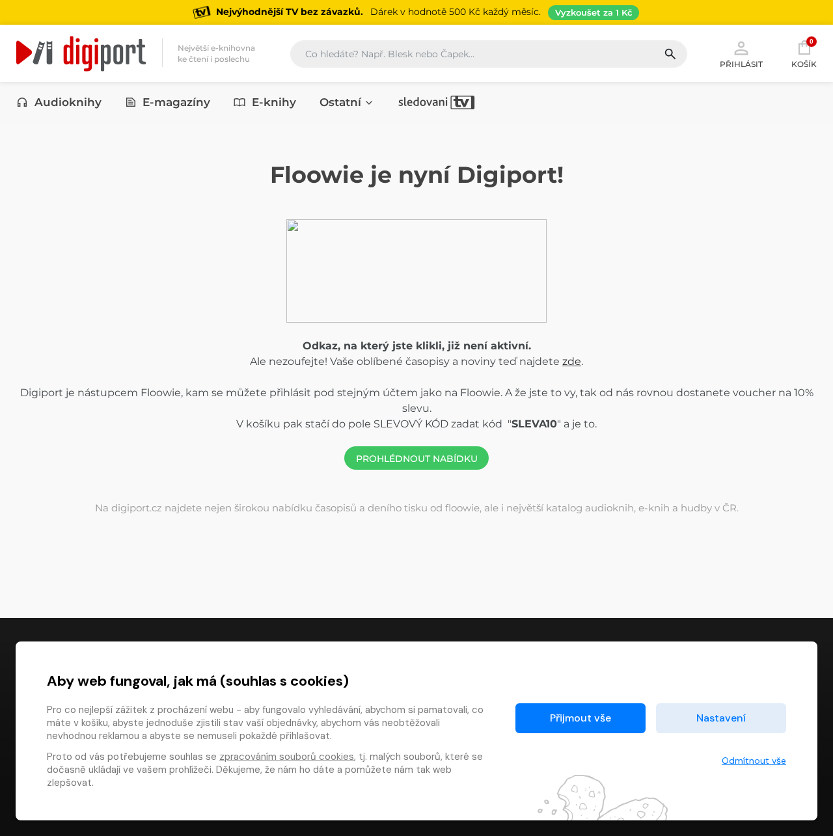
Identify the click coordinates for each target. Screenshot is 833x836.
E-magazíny (176, 102)
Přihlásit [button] (741, 63)
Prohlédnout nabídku (417, 459)
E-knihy (274, 102)
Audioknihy (68, 102)
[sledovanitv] (437, 102)
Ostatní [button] (340, 102)
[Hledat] (675, 54)
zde (571, 361)
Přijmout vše (580, 718)
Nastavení (721, 718)
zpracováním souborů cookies (286, 756)
